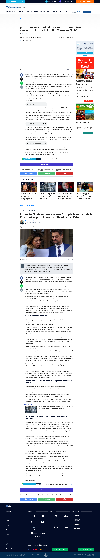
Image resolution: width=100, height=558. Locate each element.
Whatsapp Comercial (61, 549)
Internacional (22, 11)
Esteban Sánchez (26, 34)
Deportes (36, 11)
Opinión (48, 11)
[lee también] (31, 409)
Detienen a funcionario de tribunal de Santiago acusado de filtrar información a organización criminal (55, 407)
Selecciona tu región (13, 1)
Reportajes (9, 539)
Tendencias (42, 11)
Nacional (14, 11)
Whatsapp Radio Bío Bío (86, 549)
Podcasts (8, 11)
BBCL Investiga (55, 11)
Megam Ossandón (30, 220)
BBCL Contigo (63, 11)
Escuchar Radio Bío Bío (85, 1)
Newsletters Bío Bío (52, 1)
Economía (29, 11)
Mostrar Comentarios (46, 164)
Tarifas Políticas (10, 548)
